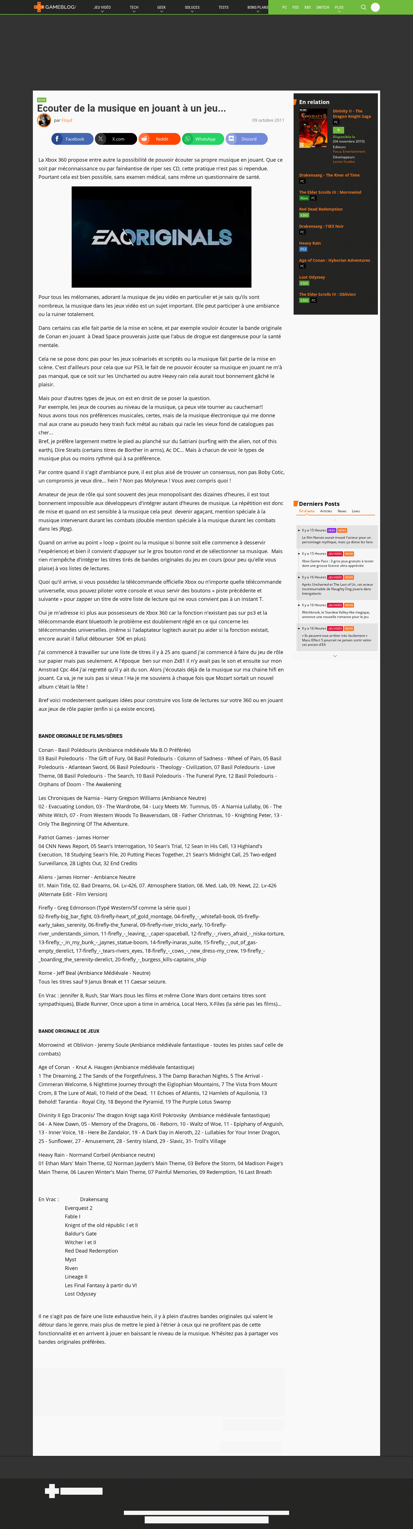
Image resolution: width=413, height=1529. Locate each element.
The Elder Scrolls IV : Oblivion (327, 294)
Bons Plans (258, 7)
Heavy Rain (310, 243)
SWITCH (322, 7)
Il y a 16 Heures (337, 585)
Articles (326, 511)
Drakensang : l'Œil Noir (321, 226)
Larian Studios (344, 161)
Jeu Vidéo (102, 7)
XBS (307, 7)
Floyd (67, 120)
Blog (41, 100)
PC (284, 7)
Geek (161, 7)
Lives (356, 511)
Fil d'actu (307, 511)
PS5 (295, 7)
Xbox (304, 198)
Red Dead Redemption (320, 209)
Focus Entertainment (349, 151)
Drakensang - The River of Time (329, 175)
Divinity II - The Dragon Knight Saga (352, 113)
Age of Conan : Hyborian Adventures (334, 260)
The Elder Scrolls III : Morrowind (330, 192)
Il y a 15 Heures (337, 536)
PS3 (303, 249)
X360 (304, 215)
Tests (223, 7)
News (342, 511)
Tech (134, 7)
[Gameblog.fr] (55, 7)
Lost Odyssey (312, 277)
